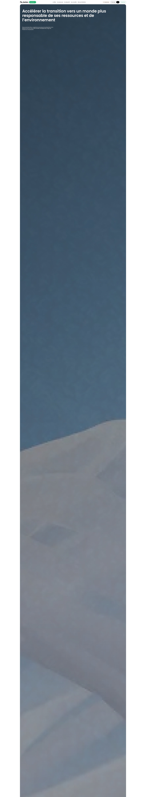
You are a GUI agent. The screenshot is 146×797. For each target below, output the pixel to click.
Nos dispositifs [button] (67, 2)
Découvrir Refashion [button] (82, 2)
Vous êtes (32, 2)
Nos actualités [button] (74, 2)
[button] (106, 2)
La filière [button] (54, 2)
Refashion (24, 2)
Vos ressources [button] (60, 2)
